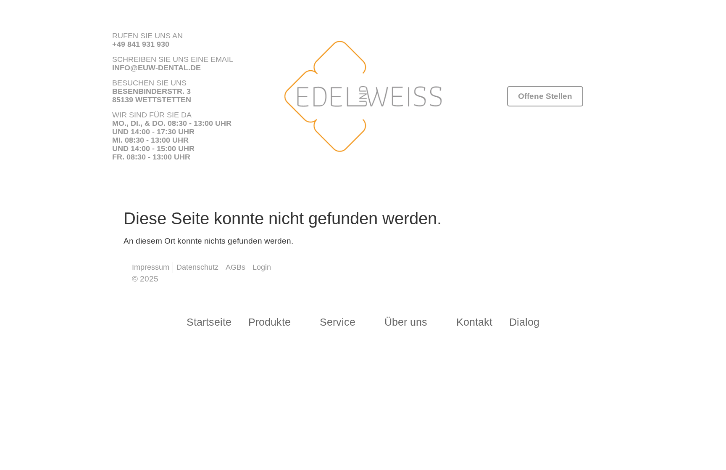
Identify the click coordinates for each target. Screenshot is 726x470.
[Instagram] (324, 271)
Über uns (405, 322)
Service (337, 322)
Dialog (524, 322)
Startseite (209, 322)
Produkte (269, 322)
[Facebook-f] (297, 271)
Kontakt (474, 322)
